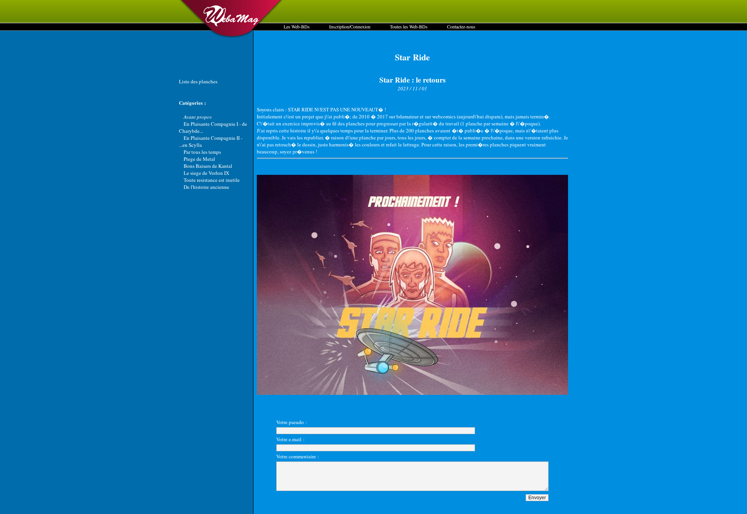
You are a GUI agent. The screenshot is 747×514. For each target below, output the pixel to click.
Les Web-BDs (297, 26)
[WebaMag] (231, 37)
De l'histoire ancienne (206, 186)
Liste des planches (198, 81)
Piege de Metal (199, 158)
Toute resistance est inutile (212, 179)
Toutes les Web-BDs (409, 26)
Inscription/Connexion (349, 26)
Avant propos (198, 116)
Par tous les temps (202, 151)
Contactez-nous (461, 26)
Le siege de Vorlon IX (206, 172)
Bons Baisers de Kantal (208, 165)
